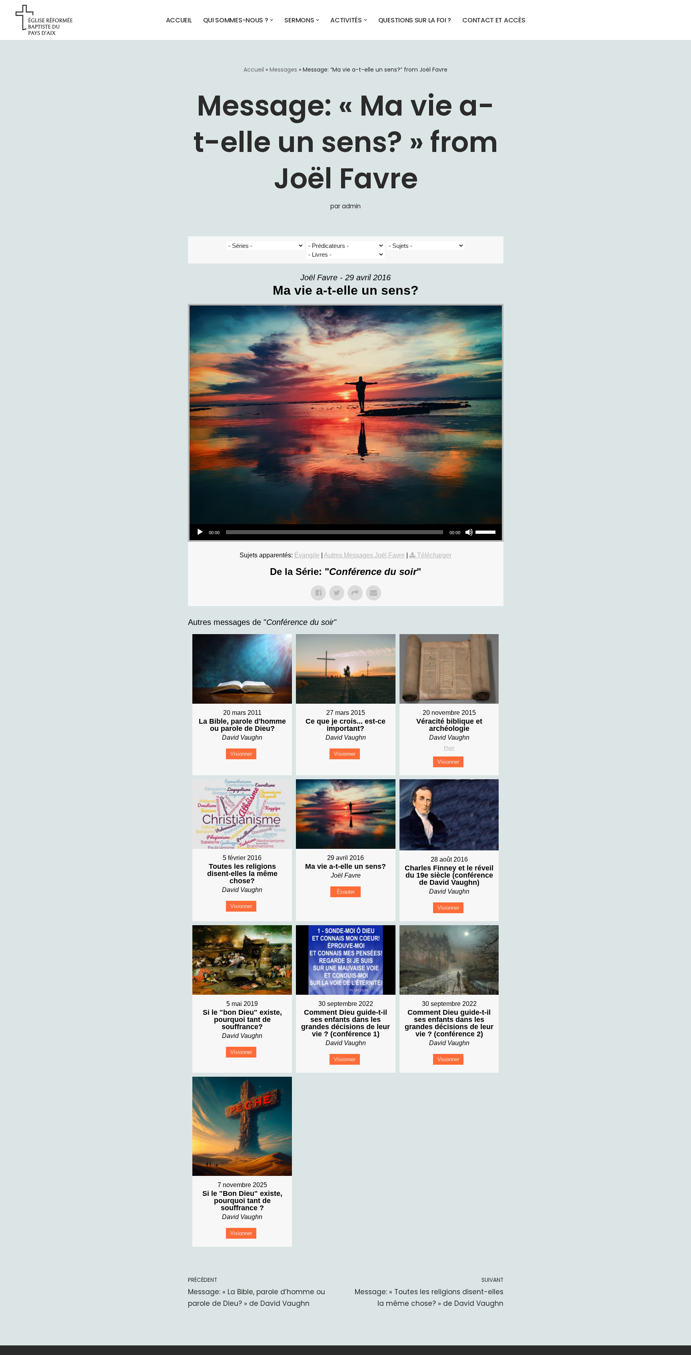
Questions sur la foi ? (414, 20)
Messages (283, 70)
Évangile (307, 555)
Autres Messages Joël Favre (364, 555)
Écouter (346, 892)
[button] (271, 20)
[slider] (486, 531)
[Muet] (469, 532)
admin (351, 206)
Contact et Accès (493, 20)
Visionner (241, 754)
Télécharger (434, 555)
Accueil (179, 20)
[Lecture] (200, 532)
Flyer (449, 748)
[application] (346, 532)
